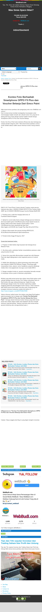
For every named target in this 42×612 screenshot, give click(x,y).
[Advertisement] (21, 49)
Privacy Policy (7, 593)
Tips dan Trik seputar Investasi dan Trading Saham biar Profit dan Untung (19, 542)
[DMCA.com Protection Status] (21, 599)
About (4, 587)
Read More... (29, 369)
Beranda (22, 466)
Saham (3, 533)
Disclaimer (5, 591)
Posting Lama (36, 466)
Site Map (5, 584)
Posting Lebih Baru (7, 466)
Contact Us (6, 589)
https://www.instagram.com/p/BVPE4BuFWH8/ (14, 291)
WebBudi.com (21, 2)
